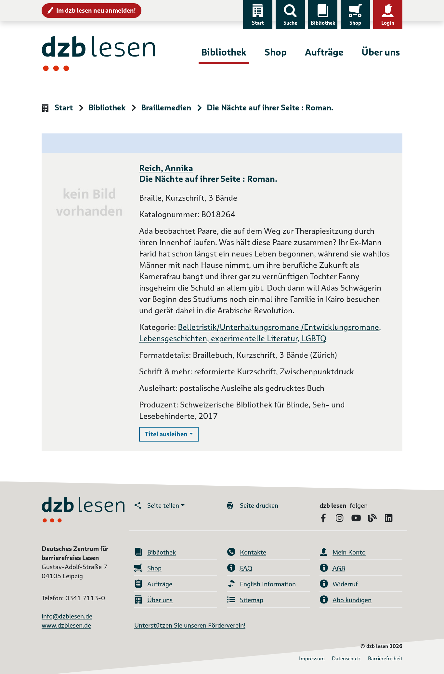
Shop (355, 22)
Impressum (312, 658)
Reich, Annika (166, 168)
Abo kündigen (352, 600)
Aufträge (324, 52)
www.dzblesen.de (66, 625)
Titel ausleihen (172, 434)
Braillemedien (166, 108)
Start (258, 22)
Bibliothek (323, 22)
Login (387, 22)
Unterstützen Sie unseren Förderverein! (189, 625)
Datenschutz (346, 658)
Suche (290, 22)
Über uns (380, 52)
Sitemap (251, 600)
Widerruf (345, 584)
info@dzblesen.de (67, 616)
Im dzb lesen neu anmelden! (96, 10)
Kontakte (253, 552)
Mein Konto (349, 552)
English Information (268, 584)
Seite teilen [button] (163, 505)
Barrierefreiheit (385, 658)
